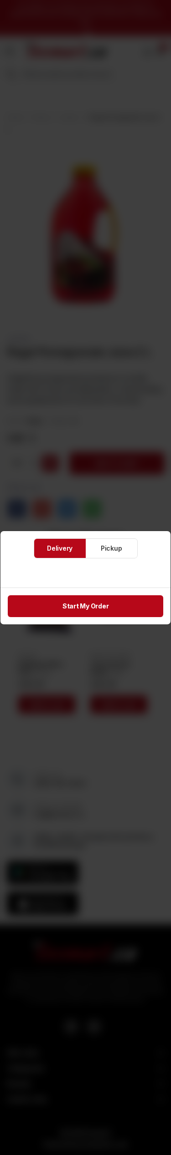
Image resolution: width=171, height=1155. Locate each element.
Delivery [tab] (60, 548)
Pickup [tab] (111, 548)
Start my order (85, 606)
